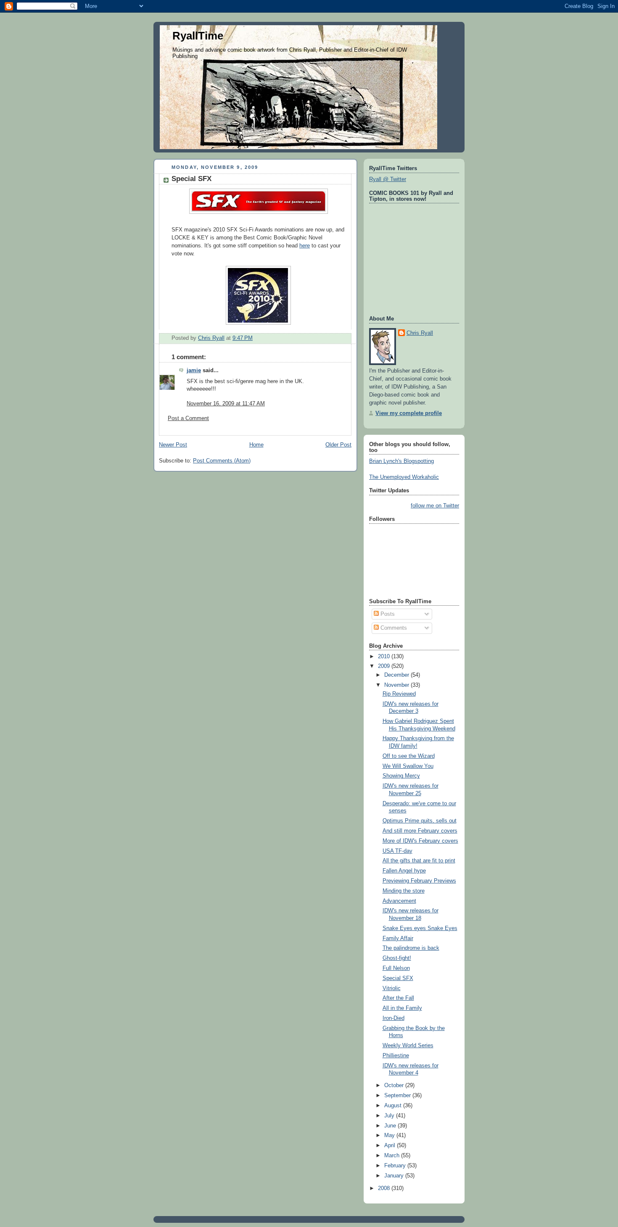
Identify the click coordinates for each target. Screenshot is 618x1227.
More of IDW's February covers (420, 841)
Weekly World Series (408, 1045)
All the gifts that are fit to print (419, 861)
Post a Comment (188, 418)
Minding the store (404, 891)
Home (256, 445)
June (391, 1126)
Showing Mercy (401, 776)
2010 (384, 656)
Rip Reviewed (399, 694)
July (390, 1116)
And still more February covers (420, 831)
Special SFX (398, 978)
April (390, 1145)
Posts (387, 614)
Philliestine (396, 1056)
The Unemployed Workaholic (404, 477)
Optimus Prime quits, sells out (420, 821)
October (394, 1085)
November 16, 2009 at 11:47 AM (226, 404)
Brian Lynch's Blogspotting (401, 461)
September (398, 1095)
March (392, 1156)
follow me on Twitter (435, 506)
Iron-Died (393, 1018)
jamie (194, 370)
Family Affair (398, 938)
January (394, 1176)
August (393, 1106)
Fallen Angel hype (404, 871)
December (397, 675)
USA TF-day (397, 851)
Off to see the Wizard (409, 756)
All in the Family (402, 1008)
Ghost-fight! (397, 958)
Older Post (338, 445)
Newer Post (173, 445)
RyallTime (197, 35)
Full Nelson (396, 968)
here (304, 246)
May (390, 1135)
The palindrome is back (411, 948)
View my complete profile (408, 413)
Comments (393, 628)
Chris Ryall (420, 333)
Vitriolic (392, 988)
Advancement (399, 901)
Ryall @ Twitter (387, 179)
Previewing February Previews (419, 881)
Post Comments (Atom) (222, 461)
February (395, 1166)
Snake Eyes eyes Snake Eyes (420, 928)
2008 (384, 1188)
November (397, 685)
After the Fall (398, 998)
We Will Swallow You (408, 766)
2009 (384, 666)
